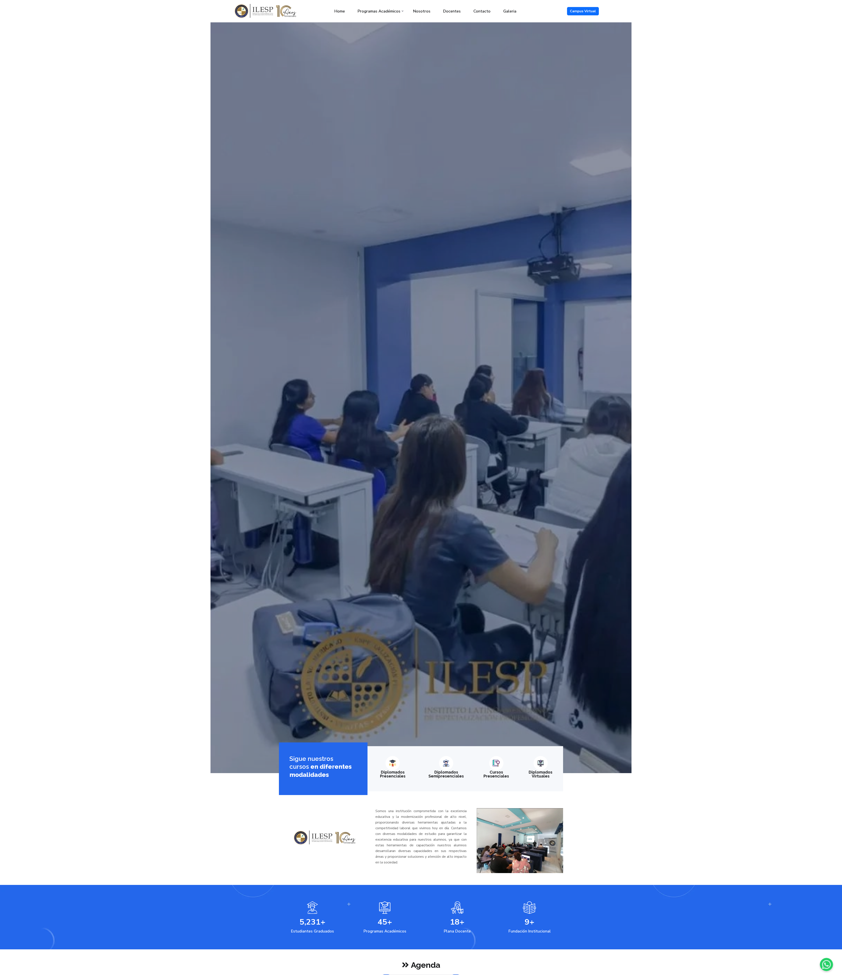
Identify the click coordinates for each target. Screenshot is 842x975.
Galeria (509, 11)
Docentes (452, 11)
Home (339, 11)
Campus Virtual (583, 11)
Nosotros (421, 11)
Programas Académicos (379, 11)
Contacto (482, 11)
